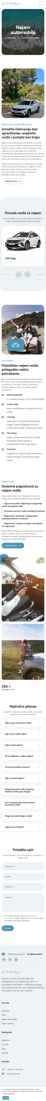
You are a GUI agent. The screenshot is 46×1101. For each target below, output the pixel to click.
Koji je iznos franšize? (14, 827)
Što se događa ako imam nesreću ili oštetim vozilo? (20, 803)
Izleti (4, 1015)
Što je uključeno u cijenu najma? (19, 756)
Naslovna (11, 37)
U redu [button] (6, 1098)
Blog (3, 1049)
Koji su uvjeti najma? (14, 745)
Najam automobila (9, 1019)
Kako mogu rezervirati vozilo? (18, 723)
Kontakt (5, 1053)
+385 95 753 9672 (15, 1069)
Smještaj (5, 1011)
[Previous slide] (18, 274)
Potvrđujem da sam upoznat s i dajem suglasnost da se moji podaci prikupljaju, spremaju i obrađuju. (24, 918)
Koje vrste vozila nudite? (16, 734)
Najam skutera (8, 1023)
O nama (5, 1044)
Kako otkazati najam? (14, 778)
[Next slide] (27, 274)
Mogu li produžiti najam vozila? (18, 816)
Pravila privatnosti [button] (8, 1093)
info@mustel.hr (34, 954)
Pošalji (8, 928)
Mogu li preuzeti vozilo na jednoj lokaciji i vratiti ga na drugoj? (19, 790)
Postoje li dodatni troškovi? (17, 767)
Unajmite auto (11, 181)
